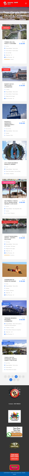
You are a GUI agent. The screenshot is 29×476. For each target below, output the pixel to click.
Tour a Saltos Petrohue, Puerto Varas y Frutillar (10, 359)
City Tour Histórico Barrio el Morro (11, 163)
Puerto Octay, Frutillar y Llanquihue (9, 85)
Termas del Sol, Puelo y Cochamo (10, 42)
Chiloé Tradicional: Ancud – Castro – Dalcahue (11, 238)
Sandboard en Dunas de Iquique (10, 280)
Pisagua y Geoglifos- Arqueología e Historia (9, 124)
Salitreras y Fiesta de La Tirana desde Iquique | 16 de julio (11, 202)
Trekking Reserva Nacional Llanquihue (10, 319)
